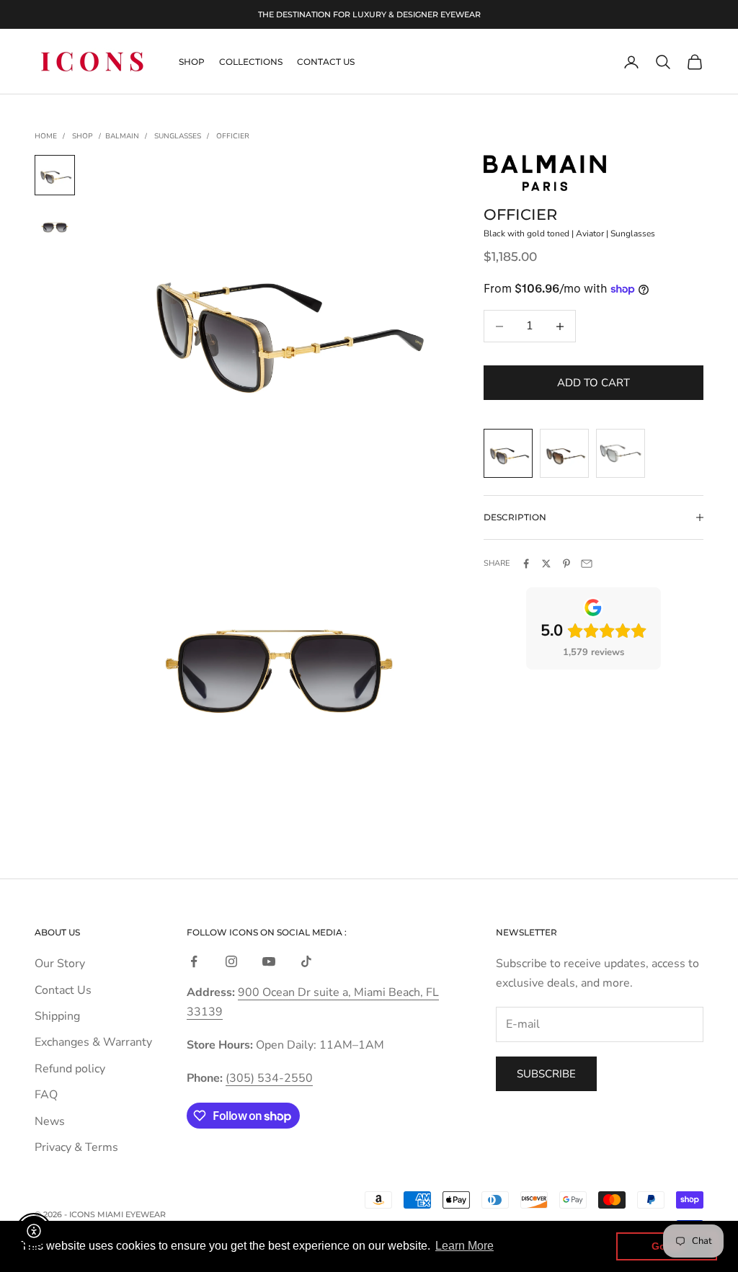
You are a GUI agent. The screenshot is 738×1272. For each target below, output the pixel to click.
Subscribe (546, 1074)
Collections (251, 61)
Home (46, 136)
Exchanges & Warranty (93, 1042)
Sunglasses (177, 136)
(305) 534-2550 (269, 1078)
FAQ (46, 1095)
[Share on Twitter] (546, 563)
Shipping (57, 1016)
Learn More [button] (464, 1246)
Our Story (60, 963)
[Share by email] (586, 563)
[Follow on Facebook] (194, 961)
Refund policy (70, 1069)
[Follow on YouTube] (269, 961)
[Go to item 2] (55, 227)
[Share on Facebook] (526, 563)
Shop (192, 61)
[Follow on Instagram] (231, 961)
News (50, 1121)
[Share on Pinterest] (566, 563)
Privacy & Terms (76, 1147)
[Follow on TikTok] (306, 961)
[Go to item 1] (55, 175)
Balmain (122, 136)
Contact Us (326, 61)
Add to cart (593, 382)
